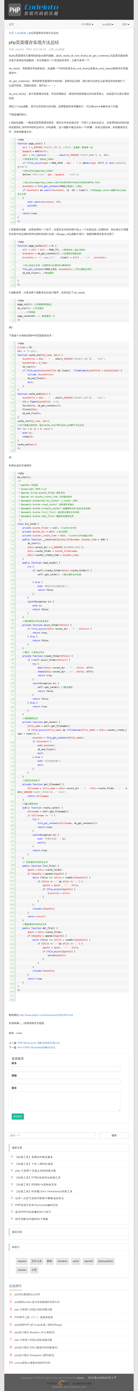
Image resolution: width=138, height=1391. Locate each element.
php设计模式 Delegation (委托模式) (34, 1355)
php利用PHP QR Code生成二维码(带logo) (38, 1324)
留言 (14, 1087)
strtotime (62, 1261)
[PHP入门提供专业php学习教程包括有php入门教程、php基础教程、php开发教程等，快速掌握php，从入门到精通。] (35, 10)
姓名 (14, 1063)
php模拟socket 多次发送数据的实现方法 (37, 1301)
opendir (88, 1261)
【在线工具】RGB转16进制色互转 (36, 1184)
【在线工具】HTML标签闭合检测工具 (38, 1177)
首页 (11, 24)
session (22, 1269)
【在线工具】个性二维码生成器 (34, 1163)
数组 (49, 1261)
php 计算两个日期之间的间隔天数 (35, 1170)
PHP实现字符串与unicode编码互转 (36, 1205)
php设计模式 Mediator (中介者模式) (35, 1332)
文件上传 (37, 1261)
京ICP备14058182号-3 (100, 1377)
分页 (34, 1269)
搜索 (114, 1135)
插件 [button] (124, 24)
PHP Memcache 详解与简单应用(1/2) (39, 1042)
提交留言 (17, 1116)
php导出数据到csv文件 (27, 1294)
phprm (80, 1377)
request (22, 1261)
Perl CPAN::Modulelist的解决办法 (36, 1047)
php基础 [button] (107, 24)
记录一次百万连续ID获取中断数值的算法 (39, 1198)
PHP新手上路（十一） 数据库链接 (34, 1317)
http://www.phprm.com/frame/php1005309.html (46, 1015)
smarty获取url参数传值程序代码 (32, 1362)
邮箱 (14, 1075)
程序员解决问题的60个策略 (31, 1219)
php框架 (21, 32)
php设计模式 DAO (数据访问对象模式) (36, 1347)
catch (76, 1261)
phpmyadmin (105, 1261)
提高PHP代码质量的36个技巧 (33, 1212)
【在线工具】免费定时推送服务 (34, 1157)
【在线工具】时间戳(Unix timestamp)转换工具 (44, 1191)
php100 (19, 49)
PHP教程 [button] (86, 24)
